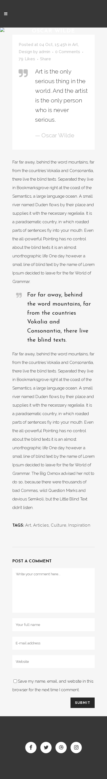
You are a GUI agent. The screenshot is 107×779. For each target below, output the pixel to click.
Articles (41, 525)
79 (27, 59)
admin (44, 51)
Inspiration (79, 525)
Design (25, 51)
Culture (58, 525)
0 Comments (67, 51)
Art (75, 44)
